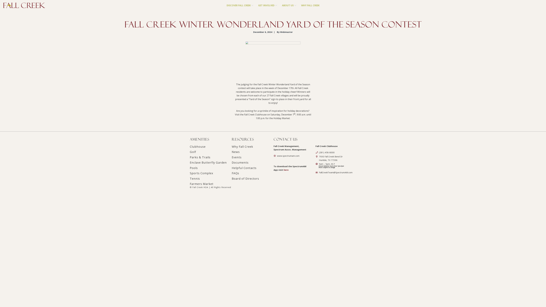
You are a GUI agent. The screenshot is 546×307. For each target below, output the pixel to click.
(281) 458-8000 (327, 152)
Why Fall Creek (242, 147)
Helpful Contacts (244, 168)
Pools (194, 168)
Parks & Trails (200, 157)
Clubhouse (198, 147)
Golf (193, 152)
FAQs (235, 173)
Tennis (195, 179)
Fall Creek (8, 4)
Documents (240, 162)
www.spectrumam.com (288, 155)
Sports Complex (201, 173)
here (286, 169)
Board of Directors (245, 179)
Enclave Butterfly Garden (208, 162)
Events (237, 157)
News (236, 152)
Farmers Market (201, 184)
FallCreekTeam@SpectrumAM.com (335, 172)
